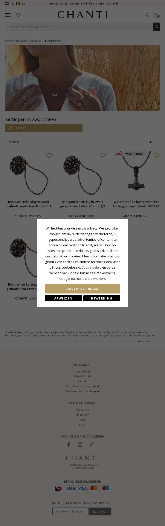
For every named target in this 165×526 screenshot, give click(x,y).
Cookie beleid (92, 267)
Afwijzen (63, 298)
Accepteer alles (82, 288)
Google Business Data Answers (82, 278)
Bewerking (101, 298)
